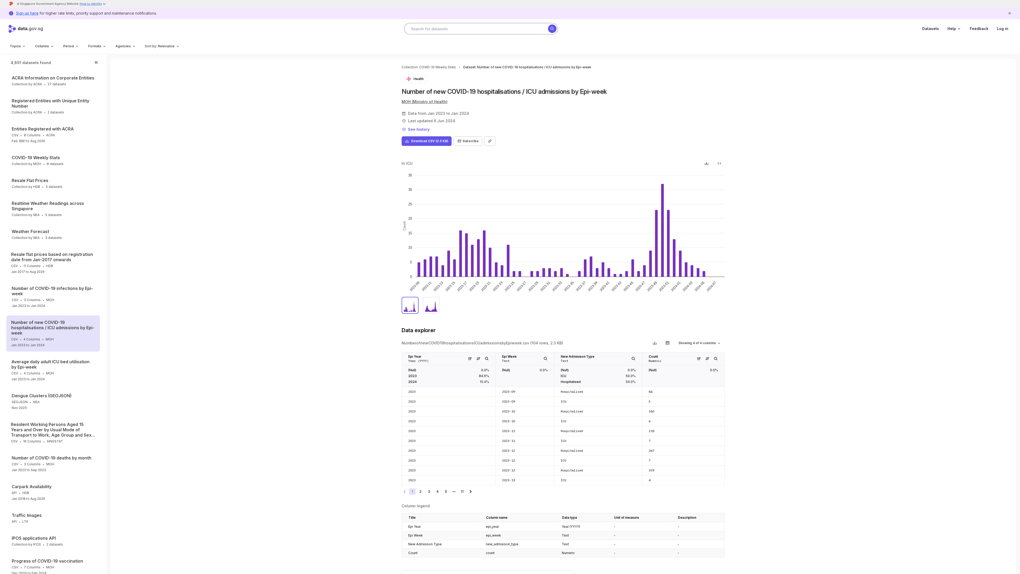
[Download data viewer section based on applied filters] (654, 343)
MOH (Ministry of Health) (425, 101)
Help (951, 28)
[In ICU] (410, 305)
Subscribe (470, 141)
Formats (94, 46)
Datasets (930, 28)
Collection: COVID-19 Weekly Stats (429, 67)
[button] (93, 4)
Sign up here (27, 13)
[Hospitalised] (431, 305)
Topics (15, 46)
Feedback (979, 28)
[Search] (552, 28)
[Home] (25, 29)
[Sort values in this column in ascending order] (470, 358)
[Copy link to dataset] (489, 141)
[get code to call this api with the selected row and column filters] (667, 343)
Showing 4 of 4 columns (697, 343)
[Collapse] (96, 62)
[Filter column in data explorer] (487, 358)
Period (68, 46)
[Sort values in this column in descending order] (478, 358)
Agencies (123, 46)
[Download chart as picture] (706, 163)
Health (419, 79)
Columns (42, 46)
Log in (1002, 28)
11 (462, 491)
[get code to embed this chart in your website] (719, 163)
